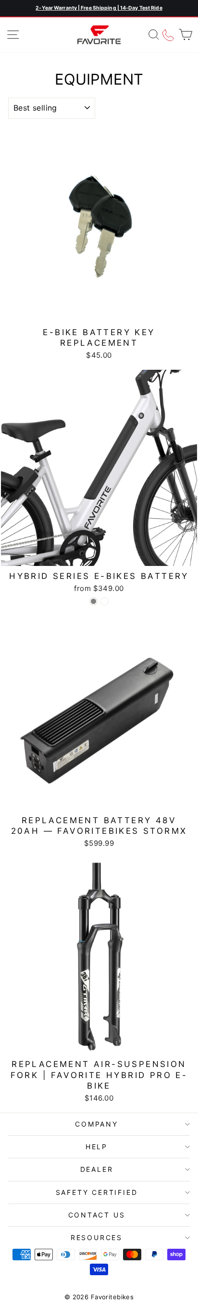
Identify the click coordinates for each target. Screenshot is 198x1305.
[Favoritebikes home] (99, 34)
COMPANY (96, 1124)
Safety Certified (97, 1192)
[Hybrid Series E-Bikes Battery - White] (104, 601)
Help (97, 1146)
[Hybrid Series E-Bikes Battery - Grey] (93, 601)
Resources (97, 1237)
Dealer (96, 1169)
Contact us (96, 1215)
